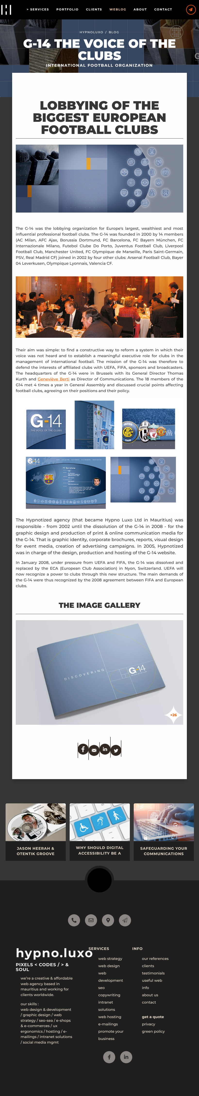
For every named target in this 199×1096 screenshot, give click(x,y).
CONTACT (163, 9)
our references (155, 958)
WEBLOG (117, 9)
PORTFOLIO (67, 9)
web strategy (110, 958)
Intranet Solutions (56, 1036)
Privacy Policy (47, 1084)
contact (149, 1002)
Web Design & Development (46, 1009)
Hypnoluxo (91, 32)
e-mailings (108, 1024)
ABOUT (140, 9)
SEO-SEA (46, 1020)
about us (150, 995)
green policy (153, 1031)
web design (109, 966)
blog (114, 32)
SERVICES (39, 9)
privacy (148, 1024)
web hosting (109, 1016)
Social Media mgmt (41, 1042)
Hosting (53, 1031)
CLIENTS (94, 9)
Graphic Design (36, 1015)
